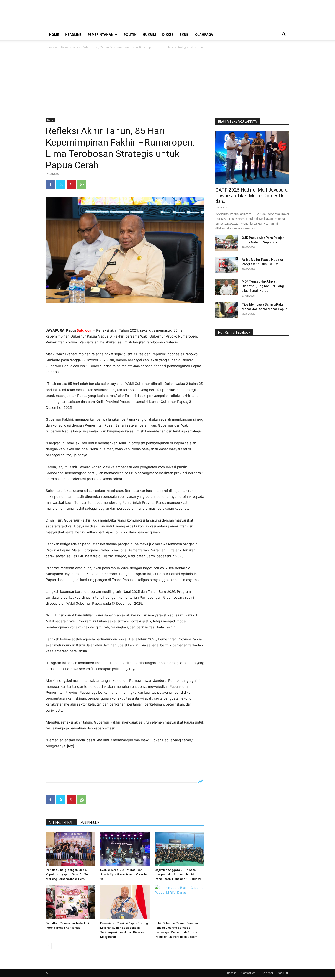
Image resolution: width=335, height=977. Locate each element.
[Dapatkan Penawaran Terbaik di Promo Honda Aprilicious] (70, 902)
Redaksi (232, 973)
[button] (283, 35)
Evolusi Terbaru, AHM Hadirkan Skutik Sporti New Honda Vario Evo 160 (124, 874)
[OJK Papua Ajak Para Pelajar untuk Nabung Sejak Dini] (226, 243)
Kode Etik (283, 973)
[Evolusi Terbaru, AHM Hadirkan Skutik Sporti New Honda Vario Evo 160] (125, 849)
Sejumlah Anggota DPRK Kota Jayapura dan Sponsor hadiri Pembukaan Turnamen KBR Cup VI (178, 874)
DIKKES (167, 34)
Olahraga (204, 34)
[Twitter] (60, 184)
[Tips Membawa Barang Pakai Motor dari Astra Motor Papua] (226, 310)
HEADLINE (73, 34)
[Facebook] (50, 184)
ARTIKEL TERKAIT (61, 822)
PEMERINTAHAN (100, 34)
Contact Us (248, 973)
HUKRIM (149, 34)
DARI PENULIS (90, 822)
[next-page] (56, 946)
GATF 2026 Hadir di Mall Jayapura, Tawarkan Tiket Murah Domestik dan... (252, 195)
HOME (54, 34)
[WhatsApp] (81, 184)
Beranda (51, 47)
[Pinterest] (71, 184)
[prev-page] (49, 946)
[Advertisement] (167, 84)
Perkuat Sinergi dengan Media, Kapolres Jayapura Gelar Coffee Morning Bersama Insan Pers (67, 874)
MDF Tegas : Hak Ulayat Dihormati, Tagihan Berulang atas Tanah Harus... (263, 286)
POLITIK (130, 34)
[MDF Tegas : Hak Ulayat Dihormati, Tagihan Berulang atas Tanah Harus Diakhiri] (226, 287)
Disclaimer (266, 973)
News (64, 47)
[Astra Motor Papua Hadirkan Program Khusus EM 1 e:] (226, 265)
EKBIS (184, 34)
